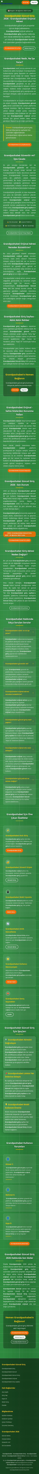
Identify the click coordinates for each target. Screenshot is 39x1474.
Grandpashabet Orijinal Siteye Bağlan (19, 233)
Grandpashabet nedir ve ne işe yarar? (17, 631)
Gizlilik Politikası (7, 1415)
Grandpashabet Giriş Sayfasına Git (19, 144)
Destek (4, 1405)
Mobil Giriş (10, 912)
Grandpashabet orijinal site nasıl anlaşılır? (18, 749)
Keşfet (9, 1014)
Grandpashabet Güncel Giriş (11, 1375)
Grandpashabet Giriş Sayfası (11, 1382)
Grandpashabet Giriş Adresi (19, 608)
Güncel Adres (11, 947)
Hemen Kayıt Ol (29, 48)
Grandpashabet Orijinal (9, 1378)
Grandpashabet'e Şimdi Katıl (19, 1243)
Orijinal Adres (6, 1439)
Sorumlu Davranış (7, 1425)
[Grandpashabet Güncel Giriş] (6, 2)
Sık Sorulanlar (6, 1445)
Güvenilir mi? (6, 1442)
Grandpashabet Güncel (19, 1342)
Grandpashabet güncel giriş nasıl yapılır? (18, 721)
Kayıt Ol (34, 2)
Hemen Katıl (11, 982)
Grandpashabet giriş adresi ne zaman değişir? (17, 779)
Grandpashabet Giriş (14, 850)
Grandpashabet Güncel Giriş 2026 (19, 540)
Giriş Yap (25, 2)
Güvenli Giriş (11, 880)
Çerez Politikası (7, 1422)
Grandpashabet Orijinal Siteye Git (19, 470)
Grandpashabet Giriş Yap (12, 48)
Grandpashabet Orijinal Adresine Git (19, 306)
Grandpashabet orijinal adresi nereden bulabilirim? (17, 692)
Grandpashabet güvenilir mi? (16, 664)
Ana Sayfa (5, 1392)
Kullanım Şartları (7, 1419)
